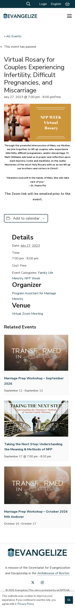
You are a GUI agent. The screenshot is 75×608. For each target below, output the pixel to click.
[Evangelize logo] (20, 16)
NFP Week (32, 278)
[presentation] (36, 354)
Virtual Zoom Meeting (27, 313)
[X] (32, 582)
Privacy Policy (26, 604)
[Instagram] (42, 582)
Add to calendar (26, 218)
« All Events (12, 36)
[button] (28, 4)
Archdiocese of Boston (53, 573)
